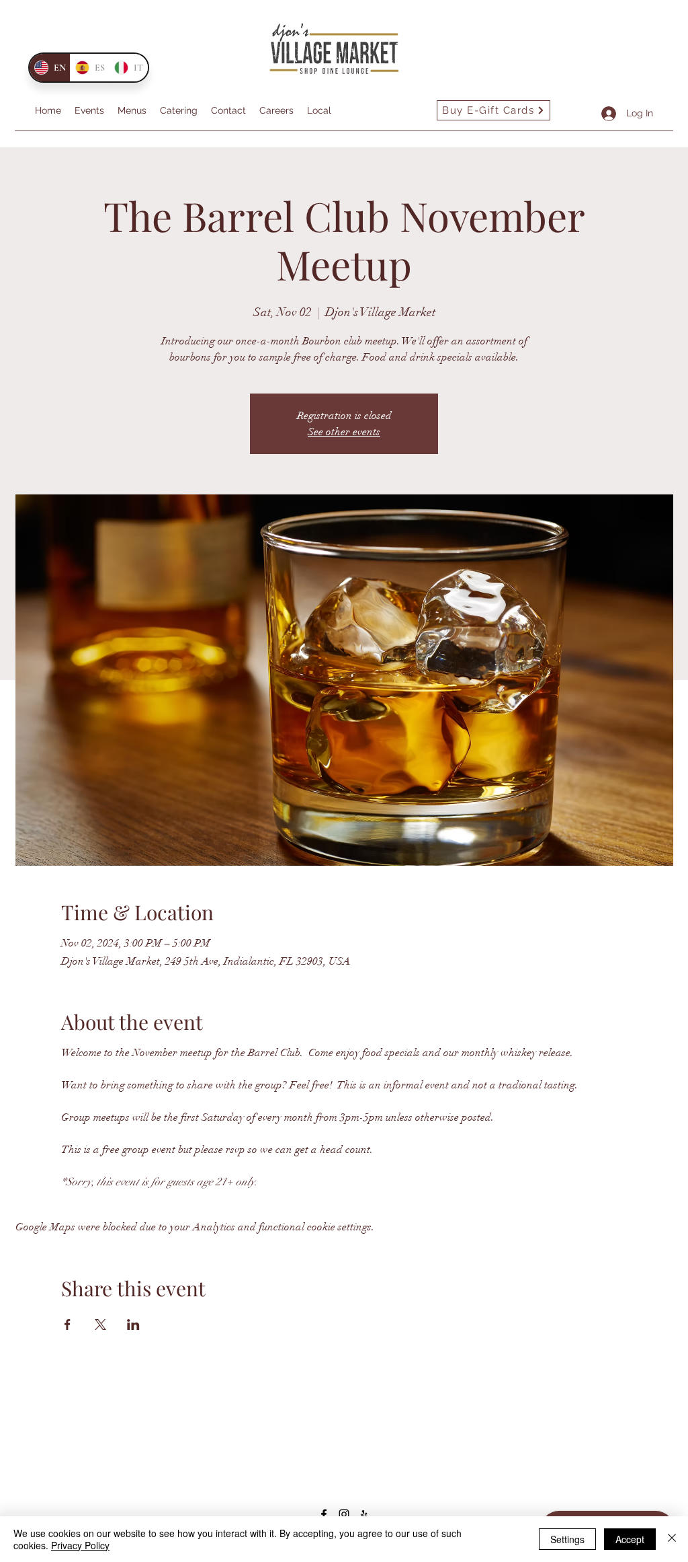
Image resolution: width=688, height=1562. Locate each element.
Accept (629, 1539)
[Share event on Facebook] (67, 1324)
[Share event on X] (100, 1324)
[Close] (672, 1539)
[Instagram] (344, 1514)
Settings (567, 1539)
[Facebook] (324, 1514)
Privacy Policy (80, 1545)
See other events (344, 432)
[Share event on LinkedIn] (133, 1324)
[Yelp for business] (364, 1514)
